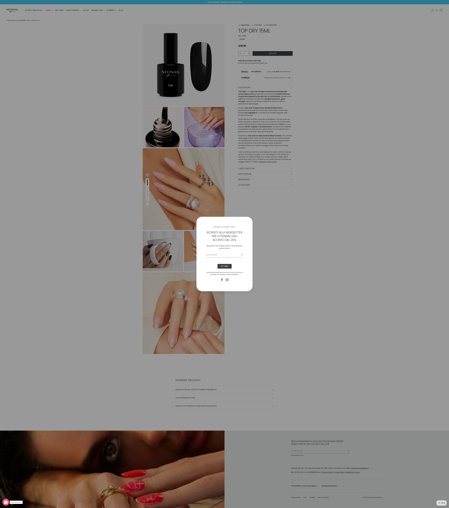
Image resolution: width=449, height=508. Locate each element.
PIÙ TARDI (224, 266)
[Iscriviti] (240, 255)
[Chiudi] (248, 221)
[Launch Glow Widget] (5, 502)
